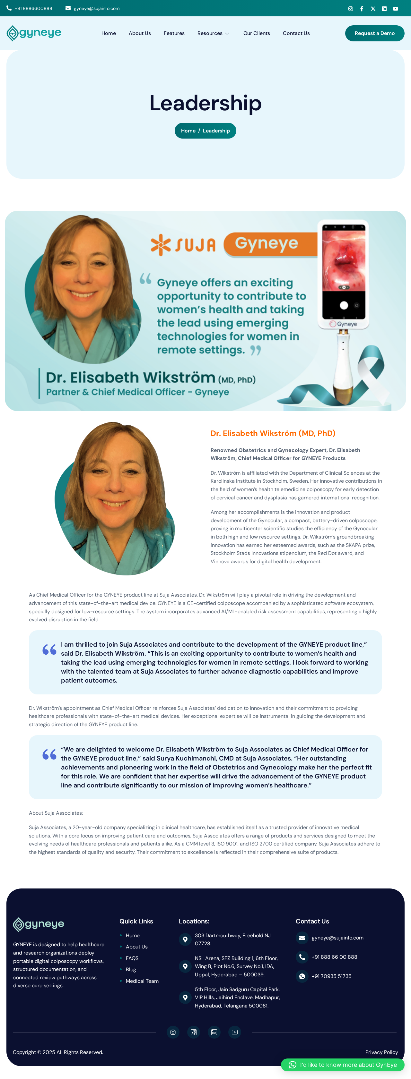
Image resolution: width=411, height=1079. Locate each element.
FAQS (132, 958)
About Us (140, 33)
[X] (373, 8)
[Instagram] (350, 8)
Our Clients (256, 33)
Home (108, 33)
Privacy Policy (381, 1052)
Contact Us (296, 33)
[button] (343, 1064)
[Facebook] (361, 8)
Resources (210, 33)
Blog (131, 969)
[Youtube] (395, 8)
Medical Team (142, 981)
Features (174, 33)
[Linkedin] (384, 8)
